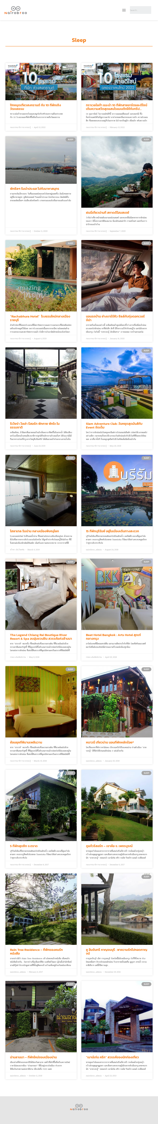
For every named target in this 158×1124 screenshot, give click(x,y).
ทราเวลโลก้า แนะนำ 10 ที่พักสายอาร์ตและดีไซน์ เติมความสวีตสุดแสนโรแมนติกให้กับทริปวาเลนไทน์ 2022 (116, 109)
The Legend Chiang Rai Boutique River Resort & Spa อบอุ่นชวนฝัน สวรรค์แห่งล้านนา (41, 636)
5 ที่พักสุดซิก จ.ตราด (24, 846)
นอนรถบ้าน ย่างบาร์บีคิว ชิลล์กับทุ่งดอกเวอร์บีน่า (115, 318)
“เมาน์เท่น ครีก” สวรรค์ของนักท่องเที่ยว (112, 1057)
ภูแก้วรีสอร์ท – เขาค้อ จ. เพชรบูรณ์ (109, 846)
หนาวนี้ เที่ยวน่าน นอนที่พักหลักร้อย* (110, 742)
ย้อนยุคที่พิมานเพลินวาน (26, 742)
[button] (124, 10)
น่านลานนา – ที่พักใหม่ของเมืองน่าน (33, 1057)
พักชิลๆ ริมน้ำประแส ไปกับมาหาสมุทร (34, 188)
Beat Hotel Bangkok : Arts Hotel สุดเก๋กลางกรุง (113, 636)
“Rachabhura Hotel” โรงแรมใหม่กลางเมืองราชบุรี (40, 318)
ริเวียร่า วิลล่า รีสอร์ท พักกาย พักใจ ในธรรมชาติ (35, 425)
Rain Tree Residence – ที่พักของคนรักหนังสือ (36, 951)
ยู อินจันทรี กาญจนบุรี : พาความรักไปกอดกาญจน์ (116, 951)
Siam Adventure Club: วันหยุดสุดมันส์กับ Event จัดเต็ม (114, 425)
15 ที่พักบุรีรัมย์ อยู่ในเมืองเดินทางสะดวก (112, 531)
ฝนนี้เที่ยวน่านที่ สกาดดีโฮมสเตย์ (107, 212)
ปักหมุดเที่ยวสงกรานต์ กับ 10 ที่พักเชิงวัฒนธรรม (35, 107)
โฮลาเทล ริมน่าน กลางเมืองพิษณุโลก (34, 531)
